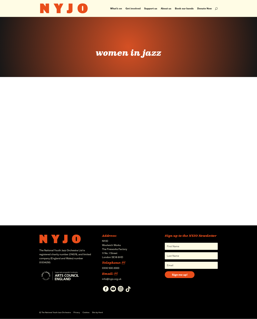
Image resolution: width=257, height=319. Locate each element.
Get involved (133, 8)
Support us (150, 8)
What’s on (116, 8)
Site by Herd (97, 312)
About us (166, 8)
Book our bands (184, 8)
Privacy (76, 312)
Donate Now (204, 8)
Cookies (86, 312)
